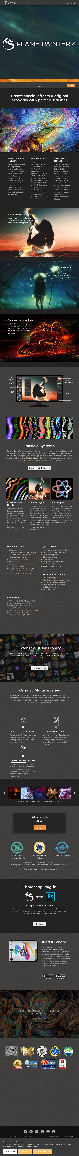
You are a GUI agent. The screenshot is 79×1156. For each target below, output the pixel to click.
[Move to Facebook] (25, 1131)
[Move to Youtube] (42, 1131)
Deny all (25, 1151)
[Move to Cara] (54, 1131)
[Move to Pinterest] (48, 1131)
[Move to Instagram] (31, 1131)
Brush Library (30, 564)
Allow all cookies (42, 1151)
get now (70, 85)
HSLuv (22, 571)
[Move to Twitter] (37, 1131)
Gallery (31, 612)
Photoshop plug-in (50, 578)
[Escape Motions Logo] (10, 2)
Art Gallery (26, 801)
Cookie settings (10, 1151)
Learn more (36, 1146)
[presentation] (5, 792)
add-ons (31, 460)
